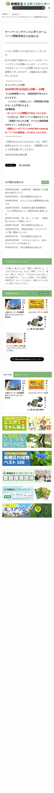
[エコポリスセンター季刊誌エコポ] (27, 499)
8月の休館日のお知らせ (32, 225)
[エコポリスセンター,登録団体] (27, 481)
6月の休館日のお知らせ (31, 247)
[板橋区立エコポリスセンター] (16, 3)
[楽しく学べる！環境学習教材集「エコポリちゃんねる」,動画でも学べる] (27, 429)
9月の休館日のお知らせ (31, 196)
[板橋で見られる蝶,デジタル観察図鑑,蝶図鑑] (27, 446)
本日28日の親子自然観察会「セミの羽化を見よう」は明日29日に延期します (26, 211)
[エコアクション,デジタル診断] (27, 516)
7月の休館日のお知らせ (31, 236)
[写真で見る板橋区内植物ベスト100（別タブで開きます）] (27, 464)
